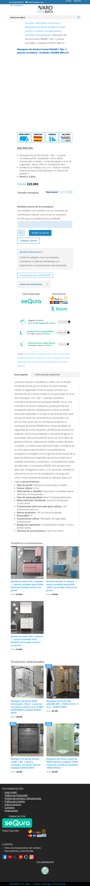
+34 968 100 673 (17, 2)
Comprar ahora (28, 240)
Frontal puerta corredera (48, 354)
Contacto (77, 1)
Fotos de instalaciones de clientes (23, 847)
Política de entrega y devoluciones (23, 798)
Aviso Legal (11, 792)
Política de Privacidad (16, 795)
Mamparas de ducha (47, 23)
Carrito (68, 1)
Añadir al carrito (40, 232)
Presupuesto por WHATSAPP (35, 275)
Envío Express (31, 354)
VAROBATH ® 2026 (19, 884)
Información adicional (47, 374)
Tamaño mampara (28, 192)
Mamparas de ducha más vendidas (37, 362)
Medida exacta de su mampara (35, 206)
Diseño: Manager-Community (49, 884)
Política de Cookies (15, 801)
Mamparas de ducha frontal (40, 27)
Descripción (21, 374)
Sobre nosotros (13, 804)
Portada (29, 23)
